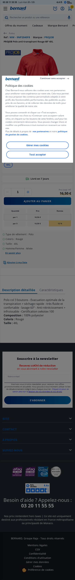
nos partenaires (41, 131)
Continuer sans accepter (52, 78)
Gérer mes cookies (37, 145)
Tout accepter (37, 154)
